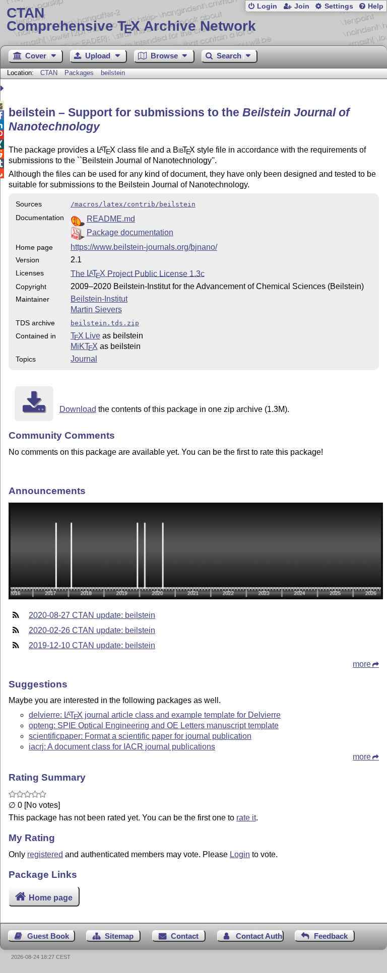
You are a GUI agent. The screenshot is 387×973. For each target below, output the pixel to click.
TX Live (85, 335)
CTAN (48, 73)
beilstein (113, 73)
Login (267, 6)
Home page (51, 897)
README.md (111, 219)
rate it (246, 817)
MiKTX (84, 346)
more (362, 664)
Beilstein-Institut (99, 299)
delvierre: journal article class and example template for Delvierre (155, 715)
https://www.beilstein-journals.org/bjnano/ (144, 247)
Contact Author (260, 936)
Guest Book (48, 936)
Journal (84, 359)
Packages (80, 73)
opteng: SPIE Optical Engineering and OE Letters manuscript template (154, 725)
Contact (185, 936)
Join (301, 6)
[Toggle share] (3, 88)
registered (45, 854)
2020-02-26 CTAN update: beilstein (92, 630)
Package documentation (130, 232)
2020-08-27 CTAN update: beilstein (92, 615)
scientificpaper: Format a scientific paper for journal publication (140, 736)
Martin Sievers (96, 309)
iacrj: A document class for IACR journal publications (122, 746)
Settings (339, 6)
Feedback (331, 936)
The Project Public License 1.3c (138, 273)
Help (375, 6)
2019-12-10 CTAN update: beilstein (92, 645)
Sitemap (119, 936)
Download (77, 409)
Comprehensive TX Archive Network (131, 20)
